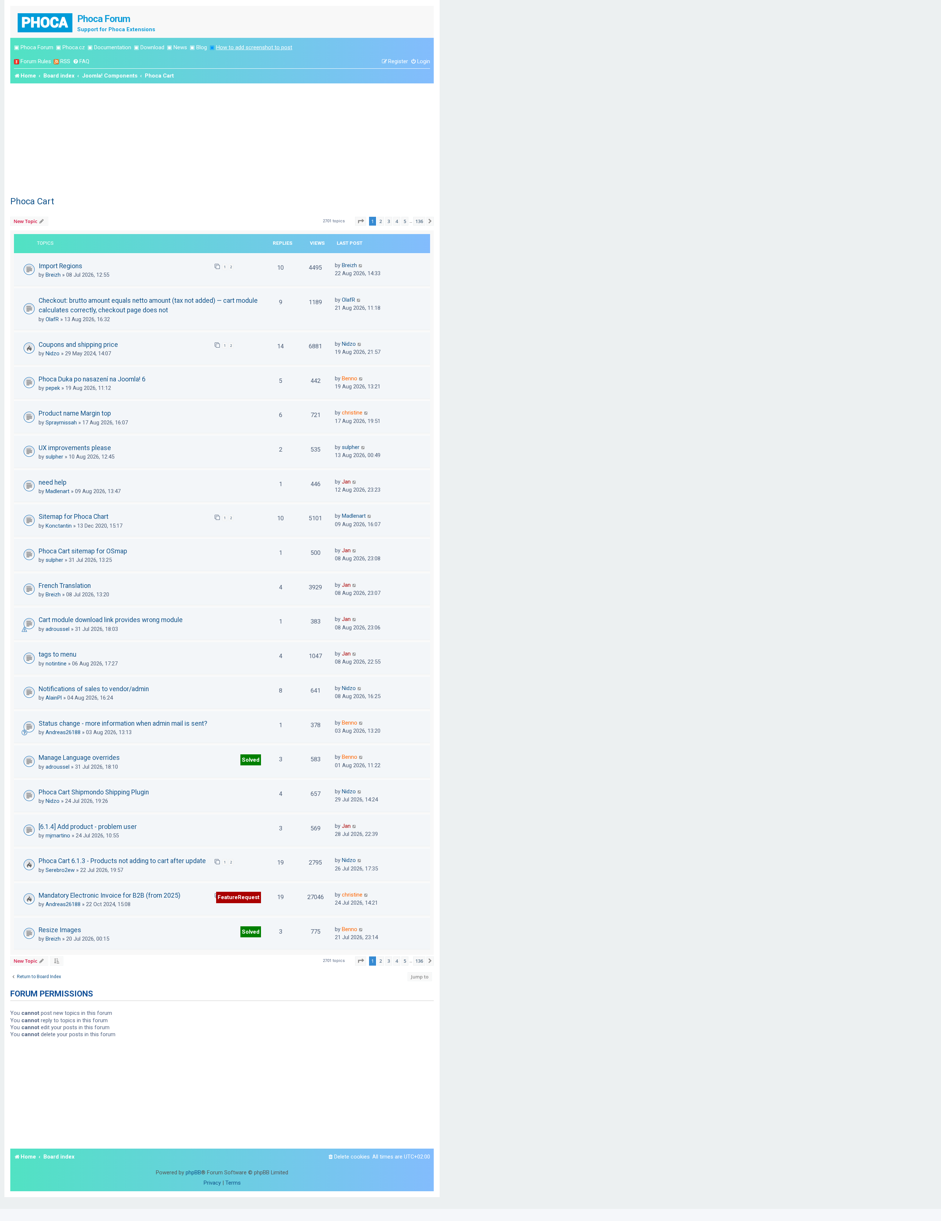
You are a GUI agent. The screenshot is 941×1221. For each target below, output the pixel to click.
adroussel (57, 629)
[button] (360, 221)
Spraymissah (61, 422)
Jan (346, 481)
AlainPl (54, 697)
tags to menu (57, 654)
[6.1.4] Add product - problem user (88, 826)
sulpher (54, 456)
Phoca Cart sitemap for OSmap (83, 551)
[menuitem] (81, 61)
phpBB (193, 1172)
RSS (65, 61)
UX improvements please (75, 448)
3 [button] (388, 221)
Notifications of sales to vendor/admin (94, 689)
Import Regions (60, 266)
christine (352, 412)
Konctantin (59, 525)
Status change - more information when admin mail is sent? (123, 723)
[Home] (45, 22)
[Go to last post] (360, 265)
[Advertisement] (222, 138)
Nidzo (53, 353)
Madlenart (57, 491)
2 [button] (380, 221)
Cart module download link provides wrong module (111, 620)
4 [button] (397, 221)
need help (53, 482)
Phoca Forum (37, 47)
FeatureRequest (239, 897)
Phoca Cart (32, 201)
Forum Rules (36, 61)
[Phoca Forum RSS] (56, 61)
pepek (53, 388)
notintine (56, 663)
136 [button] (419, 221)
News (180, 47)
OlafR (52, 319)
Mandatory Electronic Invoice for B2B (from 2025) (109, 895)
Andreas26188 (63, 732)
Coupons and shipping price (78, 344)
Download (152, 47)
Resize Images (60, 930)
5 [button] (405, 221)
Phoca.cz (73, 47)
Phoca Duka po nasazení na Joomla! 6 (92, 379)
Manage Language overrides (79, 757)
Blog (201, 47)
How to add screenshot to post (254, 47)
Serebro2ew (60, 870)
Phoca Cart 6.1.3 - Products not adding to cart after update (122, 861)
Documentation (112, 47)
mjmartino (58, 835)
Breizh (53, 275)
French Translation (65, 585)
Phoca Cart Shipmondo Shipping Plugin (94, 792)
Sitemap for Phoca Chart (73, 516)
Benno (349, 378)
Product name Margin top (75, 413)
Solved (251, 760)
